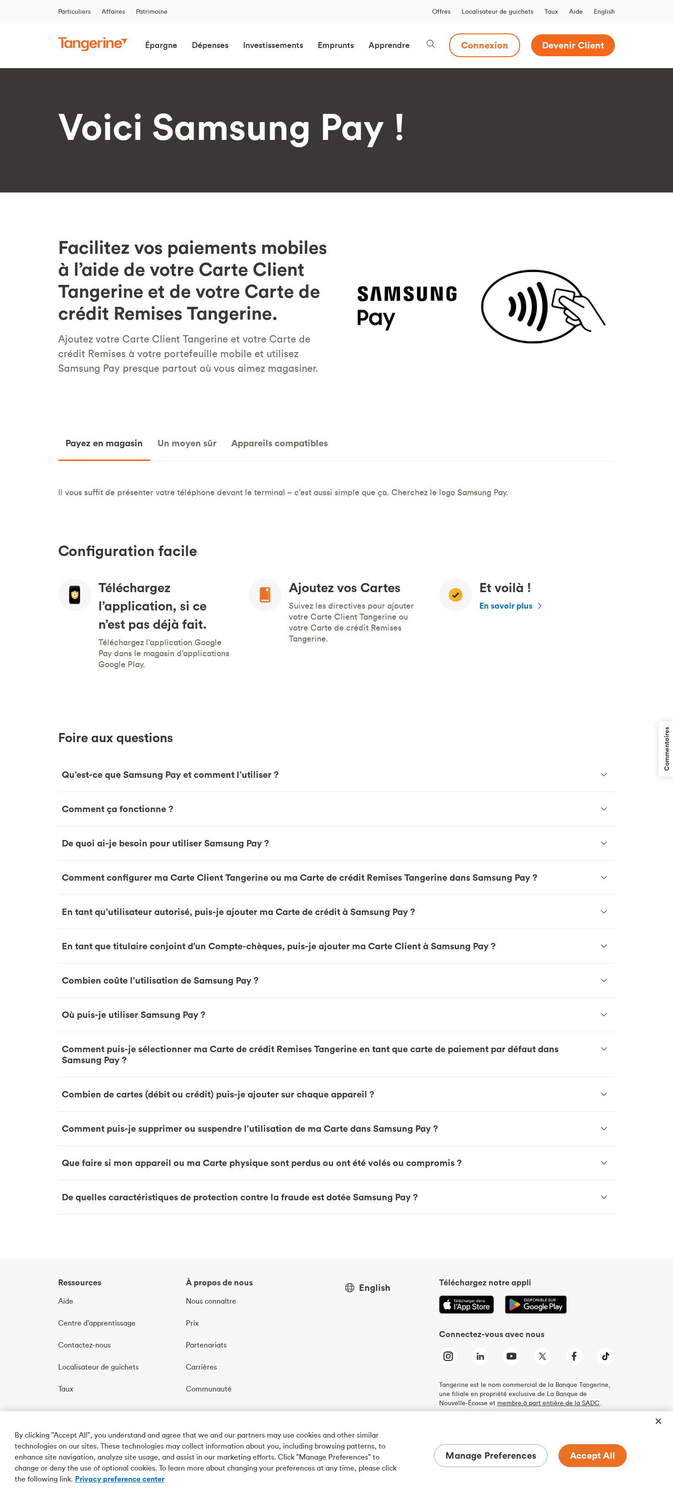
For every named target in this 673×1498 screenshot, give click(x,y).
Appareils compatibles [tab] (279, 443)
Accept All (592, 1455)
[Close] (658, 1421)
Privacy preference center (119, 1478)
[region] (336, 1454)
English (604, 11)
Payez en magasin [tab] (104, 443)
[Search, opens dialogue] (431, 45)
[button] (161, 45)
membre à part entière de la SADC (548, 1403)
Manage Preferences (490, 1455)
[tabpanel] (336, 492)
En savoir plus (505, 605)
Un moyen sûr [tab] (187, 443)
